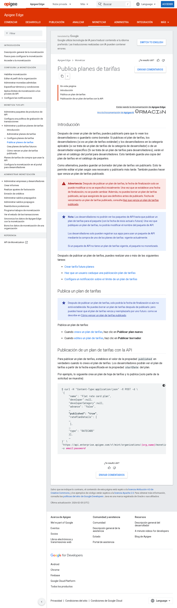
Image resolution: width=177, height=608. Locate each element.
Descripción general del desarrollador (147, 524)
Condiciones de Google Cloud (106, 600)
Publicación (56, 22)
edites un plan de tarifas (88, 338)
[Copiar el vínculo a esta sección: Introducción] (83, 125)
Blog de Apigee (143, 536)
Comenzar (10, 22)
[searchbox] (23, 33)
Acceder (167, 4)
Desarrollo (33, 22)
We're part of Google (62, 522)
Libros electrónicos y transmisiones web (62, 540)
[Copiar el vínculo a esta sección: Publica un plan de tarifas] (104, 291)
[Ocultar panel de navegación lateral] (41, 601)
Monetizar (99, 22)
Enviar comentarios (150, 69)
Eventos (55, 528)
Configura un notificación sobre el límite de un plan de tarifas (100, 279)
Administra (121, 22)
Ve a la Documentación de (115, 112)
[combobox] (113, 4)
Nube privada (60, 4)
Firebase (55, 575)
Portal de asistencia (103, 542)
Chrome (55, 569)
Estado (96, 536)
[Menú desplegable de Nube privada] (71, 4)
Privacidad (56, 600)
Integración (145, 22)
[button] (23, 98)
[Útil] (158, 60)
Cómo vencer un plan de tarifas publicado (103, 315)
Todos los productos (62, 586)
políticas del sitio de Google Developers (83, 496)
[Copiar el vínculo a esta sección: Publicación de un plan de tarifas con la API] (135, 350)
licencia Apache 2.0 (124, 493)
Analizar (78, 22)
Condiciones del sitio (76, 600)
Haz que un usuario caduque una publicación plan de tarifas (100, 273)
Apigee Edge (37, 4)
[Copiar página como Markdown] (62, 76)
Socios (54, 533)
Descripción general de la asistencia (106, 529)
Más (83, 4)
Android (55, 564)
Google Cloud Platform (63, 581)
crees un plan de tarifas (88, 332)
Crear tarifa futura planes (79, 266)
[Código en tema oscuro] (164, 385)
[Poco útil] (163, 60)
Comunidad (99, 522)
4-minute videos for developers (152, 531)
